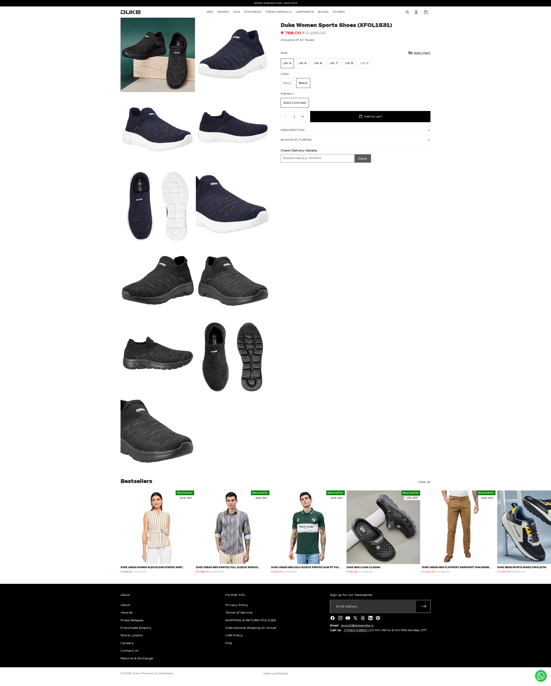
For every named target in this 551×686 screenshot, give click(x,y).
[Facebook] (332, 618)
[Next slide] (425, 532)
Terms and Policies (275, 673)
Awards (127, 612)
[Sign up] (424, 606)
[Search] (407, 12)
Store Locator (132, 635)
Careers (127, 643)
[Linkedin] (370, 618)
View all (424, 482)
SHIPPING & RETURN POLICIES (250, 620)
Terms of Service (238, 612)
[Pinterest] (378, 618)
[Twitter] (355, 618)
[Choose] (187, 557)
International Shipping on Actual (250, 627)
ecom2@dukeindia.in (357, 625)
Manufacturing (296, 139)
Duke (136, 673)
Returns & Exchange (137, 658)
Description (293, 130)
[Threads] (362, 618)
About (125, 605)
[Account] (416, 12)
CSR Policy (234, 635)
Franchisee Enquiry (136, 627)
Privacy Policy (236, 605)
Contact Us (129, 650)
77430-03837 (356, 630)
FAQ (228, 643)
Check (362, 158)
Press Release (132, 620)
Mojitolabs (166, 673)
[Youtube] (347, 618)
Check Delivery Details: (299, 150)
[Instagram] (340, 618)
